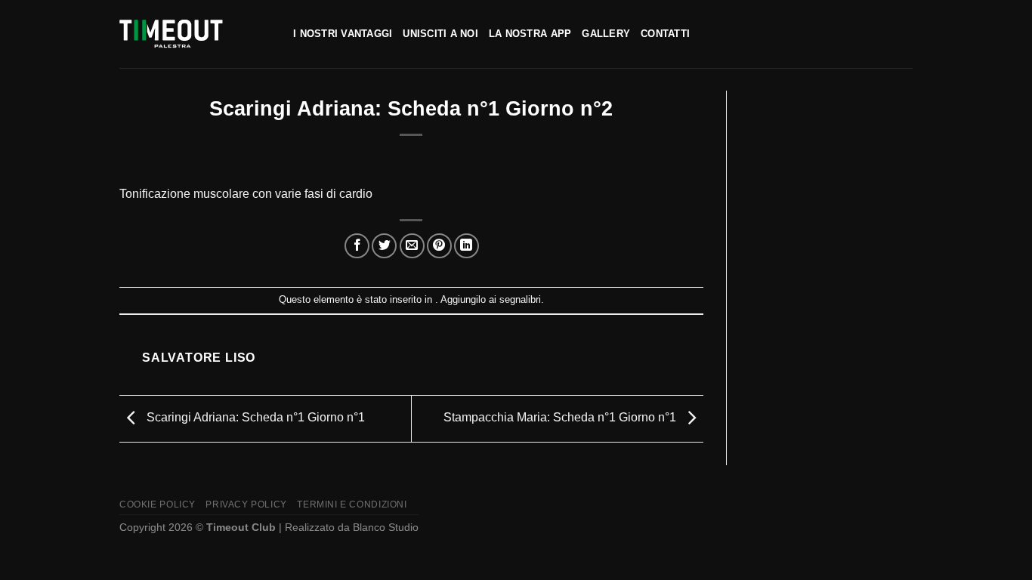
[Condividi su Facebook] (357, 245)
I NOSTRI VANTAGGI (342, 33)
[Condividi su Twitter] (384, 245)
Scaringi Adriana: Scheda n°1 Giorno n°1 (254, 418)
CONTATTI (665, 33)
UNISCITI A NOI (440, 33)
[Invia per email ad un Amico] (412, 245)
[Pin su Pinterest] (439, 245)
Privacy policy (246, 504)
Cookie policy (157, 504)
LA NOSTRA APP (530, 33)
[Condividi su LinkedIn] (466, 245)
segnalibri (520, 299)
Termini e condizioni (351, 504)
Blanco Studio (386, 527)
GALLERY (606, 33)
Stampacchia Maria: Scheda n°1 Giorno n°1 (561, 418)
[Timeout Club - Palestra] (194, 34)
